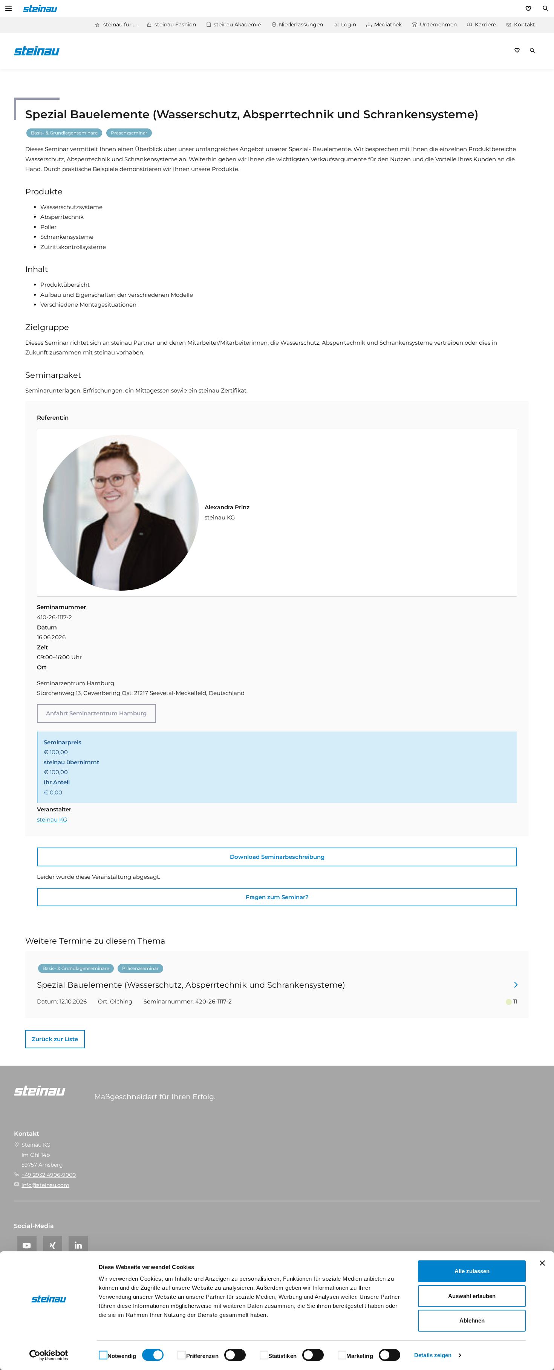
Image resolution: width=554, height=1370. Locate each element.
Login (348, 24)
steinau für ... (119, 24)
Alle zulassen (472, 1271)
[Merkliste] (528, 8)
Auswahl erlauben (472, 1296)
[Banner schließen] (542, 1263)
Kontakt (524, 24)
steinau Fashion (175, 24)
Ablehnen (472, 1320)
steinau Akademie (237, 24)
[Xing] (52, 1245)
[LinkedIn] (78, 1245)
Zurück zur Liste (55, 1039)
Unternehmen (438, 24)
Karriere (485, 24)
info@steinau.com (45, 1185)
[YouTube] (26, 1245)
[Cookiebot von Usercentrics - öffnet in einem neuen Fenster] (49, 1355)
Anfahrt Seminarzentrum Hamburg (96, 713)
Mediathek (388, 24)
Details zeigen (432, 1355)
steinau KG (52, 819)
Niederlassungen (301, 24)
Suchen (545, 8)
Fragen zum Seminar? (277, 897)
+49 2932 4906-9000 (48, 1175)
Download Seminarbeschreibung (277, 856)
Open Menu (8, 8)
